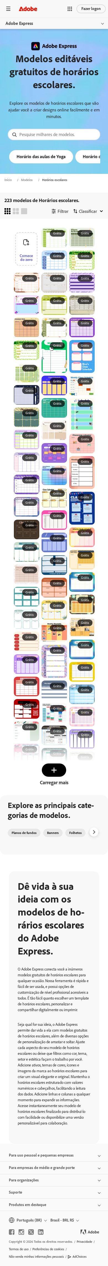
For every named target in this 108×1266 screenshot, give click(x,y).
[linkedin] (40, 1232)
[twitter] (31, 1232)
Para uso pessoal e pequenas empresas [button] (41, 1155)
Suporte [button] (15, 1192)
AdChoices (80, 1257)
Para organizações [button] (24, 1180)
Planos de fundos (24, 833)
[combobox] (54, 134)
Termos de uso (19, 1249)
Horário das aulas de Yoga (41, 156)
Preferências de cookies (48, 1249)
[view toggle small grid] (7, 211)
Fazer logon (91, 8)
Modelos (27, 180)
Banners (53, 833)
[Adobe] (28, 8)
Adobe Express (19, 23)
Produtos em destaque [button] (27, 1204)
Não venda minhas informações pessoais (36, 1257)
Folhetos (75, 833)
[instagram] (21, 1232)
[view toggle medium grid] (16, 211)
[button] (69, 8)
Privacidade (84, 1242)
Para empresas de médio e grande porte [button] (42, 1167)
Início (8, 180)
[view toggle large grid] (24, 211)
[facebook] (11, 1232)
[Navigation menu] (8, 8)
